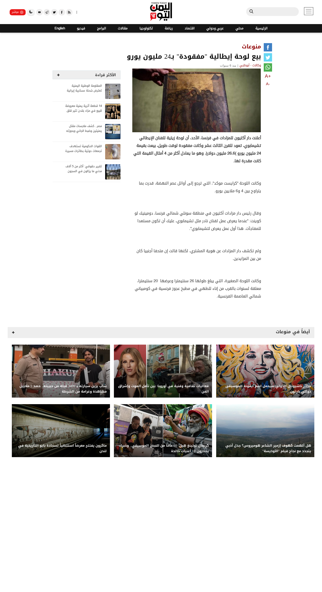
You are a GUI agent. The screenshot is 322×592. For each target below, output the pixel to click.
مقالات (123, 28)
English (60, 28)
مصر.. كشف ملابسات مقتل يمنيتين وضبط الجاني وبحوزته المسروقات (84, 131)
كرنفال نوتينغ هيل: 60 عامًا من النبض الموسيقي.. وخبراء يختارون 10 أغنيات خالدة (164, 448)
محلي (239, 28)
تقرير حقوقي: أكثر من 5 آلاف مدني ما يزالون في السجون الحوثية (83, 171)
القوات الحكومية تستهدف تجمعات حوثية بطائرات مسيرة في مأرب (83, 151)
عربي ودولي (215, 28)
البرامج (101, 28)
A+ (268, 76)
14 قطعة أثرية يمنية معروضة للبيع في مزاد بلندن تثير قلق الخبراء (83, 111)
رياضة (169, 28)
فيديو (81, 28)
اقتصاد (190, 28)
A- (268, 84)
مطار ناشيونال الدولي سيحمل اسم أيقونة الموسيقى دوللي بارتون (268, 388)
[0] (268, 48)
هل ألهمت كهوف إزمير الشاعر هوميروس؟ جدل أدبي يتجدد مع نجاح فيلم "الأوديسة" (268, 448)
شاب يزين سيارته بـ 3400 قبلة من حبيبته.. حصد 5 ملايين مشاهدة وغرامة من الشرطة (63, 388)
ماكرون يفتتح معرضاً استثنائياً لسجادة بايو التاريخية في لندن (62, 448)
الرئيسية (261, 28)
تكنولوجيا (146, 28)
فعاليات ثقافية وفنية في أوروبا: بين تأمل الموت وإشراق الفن (163, 388)
